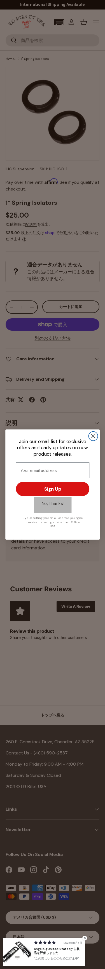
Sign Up (52, 489)
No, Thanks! (53, 503)
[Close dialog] (93, 436)
